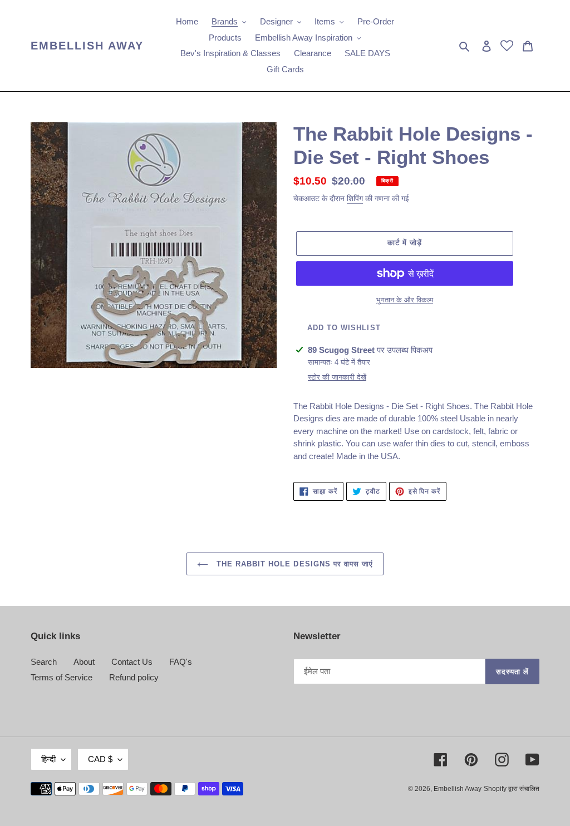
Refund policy (134, 677)
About (84, 661)
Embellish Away (87, 45)
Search (44, 661)
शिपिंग (355, 198)
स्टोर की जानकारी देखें (337, 377)
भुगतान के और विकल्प (404, 300)
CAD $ (100, 759)
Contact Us (132, 661)
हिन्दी (48, 759)
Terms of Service (61, 677)
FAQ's (180, 661)
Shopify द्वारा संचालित (511, 789)
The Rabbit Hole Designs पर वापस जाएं (293, 564)
